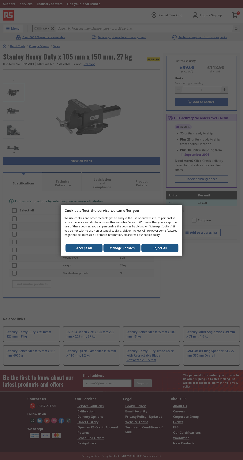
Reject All (160, 248)
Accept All (84, 248)
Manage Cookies (122, 248)
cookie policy (151, 235)
